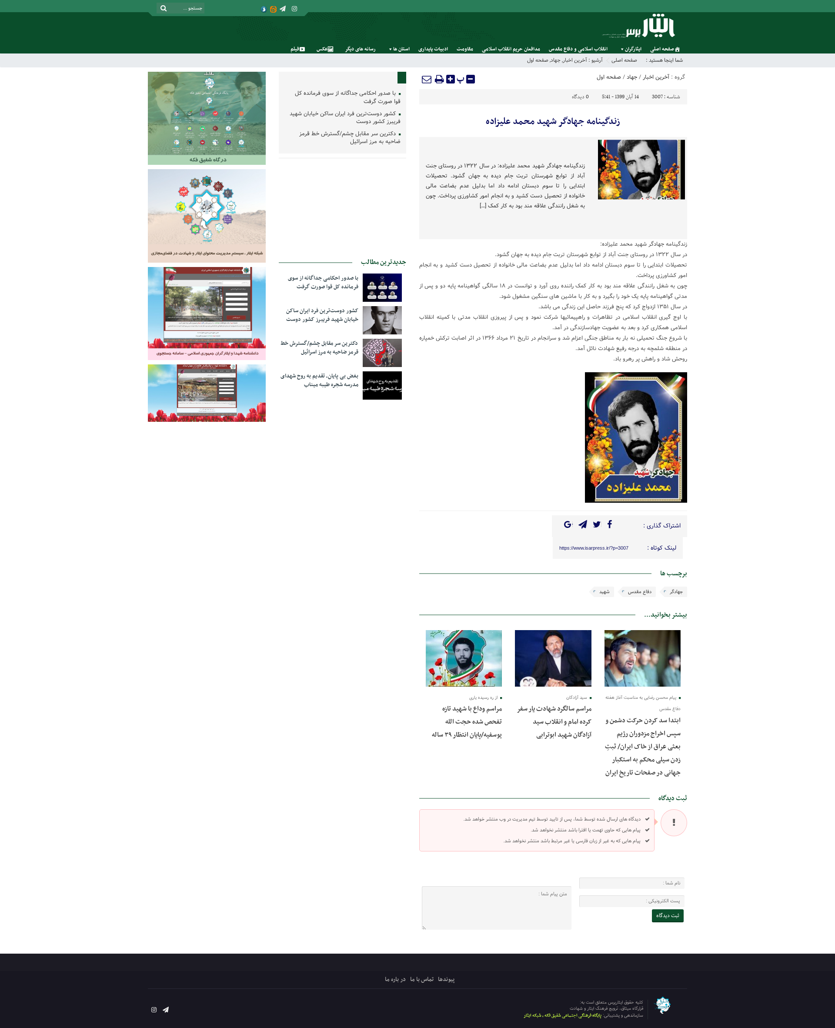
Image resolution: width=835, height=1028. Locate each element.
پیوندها (446, 980)
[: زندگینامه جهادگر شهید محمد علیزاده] (427, 79)
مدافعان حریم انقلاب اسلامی (511, 49)
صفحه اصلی (662, 49)
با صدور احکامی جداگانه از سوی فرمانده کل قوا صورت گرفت (348, 98)
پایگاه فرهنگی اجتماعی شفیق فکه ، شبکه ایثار (562, 1015)
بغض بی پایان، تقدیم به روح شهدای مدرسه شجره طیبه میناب (319, 380)
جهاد (556, 60)
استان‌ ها (401, 49)
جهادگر (676, 592)
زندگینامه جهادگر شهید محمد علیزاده (553, 122)
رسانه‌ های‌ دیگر (360, 49)
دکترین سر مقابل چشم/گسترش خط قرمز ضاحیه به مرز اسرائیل (350, 138)
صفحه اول (537, 60)
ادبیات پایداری (433, 49)
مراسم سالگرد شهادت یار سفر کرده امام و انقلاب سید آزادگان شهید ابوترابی (554, 722)
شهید (604, 592)
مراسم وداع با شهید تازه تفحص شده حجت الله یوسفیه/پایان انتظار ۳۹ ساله (466, 722)
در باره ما (395, 980)
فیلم (295, 49)
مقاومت (465, 49)
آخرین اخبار (575, 60)
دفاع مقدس (639, 592)
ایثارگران (633, 49)
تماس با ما (422, 980)
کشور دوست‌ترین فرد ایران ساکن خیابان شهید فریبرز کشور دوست (345, 118)
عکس (322, 49)
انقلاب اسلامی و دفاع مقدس (578, 49)
